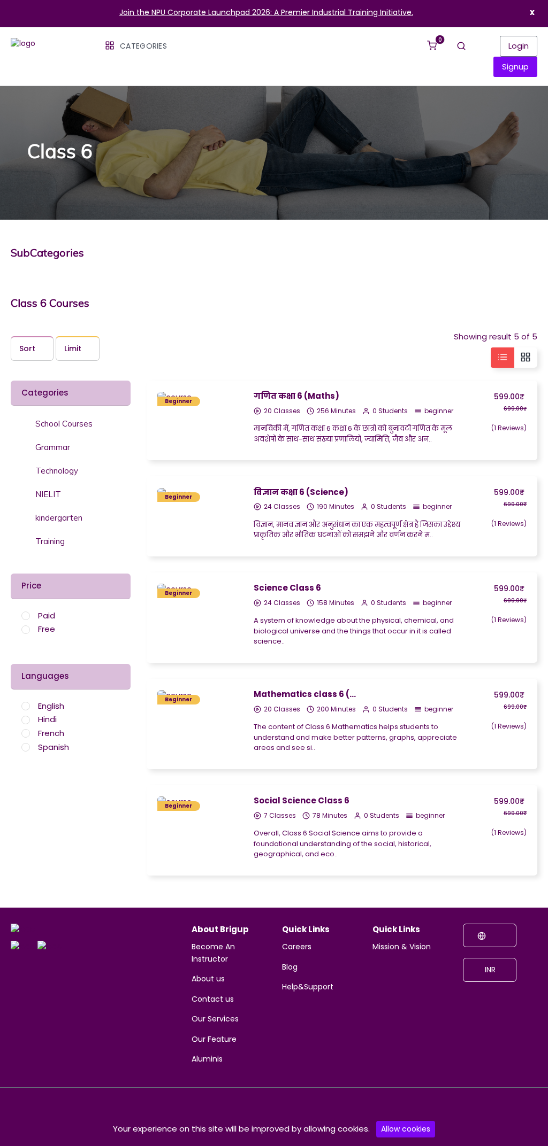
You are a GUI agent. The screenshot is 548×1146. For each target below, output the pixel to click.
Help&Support (307, 986)
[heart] (226, 436)
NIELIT (48, 494)
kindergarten (58, 518)
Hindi (47, 719)
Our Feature (214, 1039)
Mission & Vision (401, 946)
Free (46, 628)
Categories (143, 46)
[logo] (23, 931)
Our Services (215, 1018)
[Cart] (432, 40)
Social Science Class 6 (301, 800)
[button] (57, 424)
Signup (515, 66)
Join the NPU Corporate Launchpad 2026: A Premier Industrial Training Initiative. (266, 12)
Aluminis (207, 1059)
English (51, 705)
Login (518, 45)
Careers (296, 946)
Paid (46, 615)
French (51, 733)
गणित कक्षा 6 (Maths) (296, 395)
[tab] (70, 422)
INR (489, 969)
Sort (27, 348)
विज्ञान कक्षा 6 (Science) (301, 492)
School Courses (64, 424)
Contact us (213, 999)
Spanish (53, 747)
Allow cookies (405, 1129)
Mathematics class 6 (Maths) (307, 694)
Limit (72, 348)
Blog (290, 967)
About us (208, 978)
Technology (56, 471)
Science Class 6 (287, 587)
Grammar (52, 447)
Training (50, 541)
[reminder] (226, 417)
